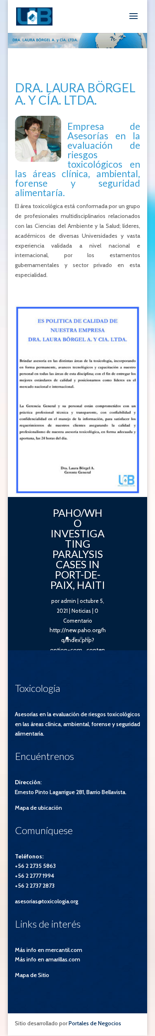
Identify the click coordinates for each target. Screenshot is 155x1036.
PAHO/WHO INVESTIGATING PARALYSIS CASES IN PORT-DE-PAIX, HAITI (77, 548)
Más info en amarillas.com (47, 959)
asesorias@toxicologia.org (46, 901)
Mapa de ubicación (38, 807)
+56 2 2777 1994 (34, 875)
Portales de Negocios (95, 1023)
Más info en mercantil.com (48, 950)
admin (68, 601)
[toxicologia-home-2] (78, 493)
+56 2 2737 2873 (35, 885)
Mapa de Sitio (32, 975)
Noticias (81, 610)
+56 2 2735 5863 (35, 866)
